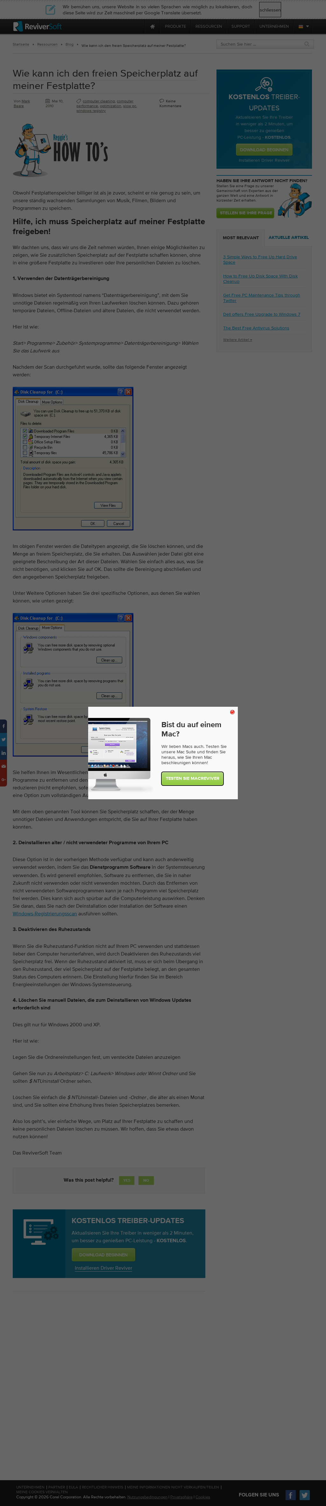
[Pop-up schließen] (232, 712)
